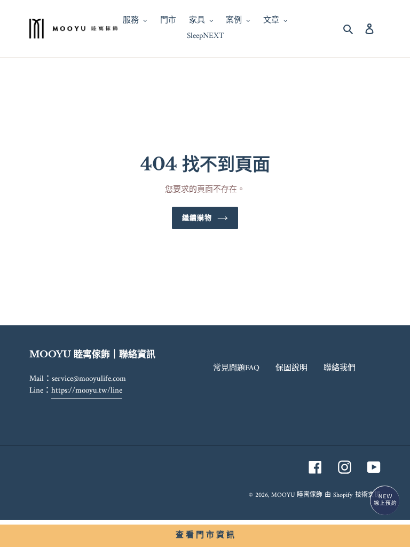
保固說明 (291, 368)
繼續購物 (197, 217)
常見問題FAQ (236, 368)
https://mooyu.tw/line (86, 391)
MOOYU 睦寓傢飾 (296, 495)
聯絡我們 (340, 368)
